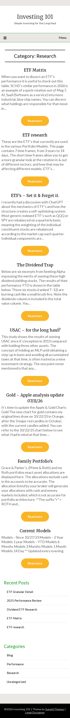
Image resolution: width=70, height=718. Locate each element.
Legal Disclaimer (35, 712)
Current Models (35, 530)
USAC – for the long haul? (35, 330)
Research (13, 673)
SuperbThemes (54, 709)
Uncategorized (16, 681)
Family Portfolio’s (35, 461)
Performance (15, 664)
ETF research (35, 135)
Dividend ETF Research (22, 609)
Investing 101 (35, 16)
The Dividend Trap (35, 265)
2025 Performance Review (24, 600)
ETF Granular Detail (20, 592)
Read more (35, 121)
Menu (62, 37)
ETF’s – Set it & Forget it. (35, 195)
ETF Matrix (35, 70)
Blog (10, 655)
